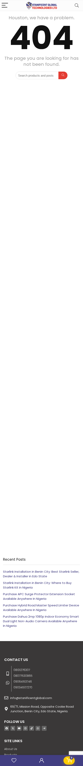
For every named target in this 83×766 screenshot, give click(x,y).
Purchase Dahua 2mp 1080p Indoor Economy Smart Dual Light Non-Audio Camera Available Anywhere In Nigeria (41, 621)
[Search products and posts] (62, 75)
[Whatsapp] (37, 728)
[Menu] (5, 5)
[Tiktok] (31, 728)
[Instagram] (25, 728)
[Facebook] (6, 728)
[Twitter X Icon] (12, 728)
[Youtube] (19, 728)
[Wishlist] (13, 760)
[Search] (77, 5)
